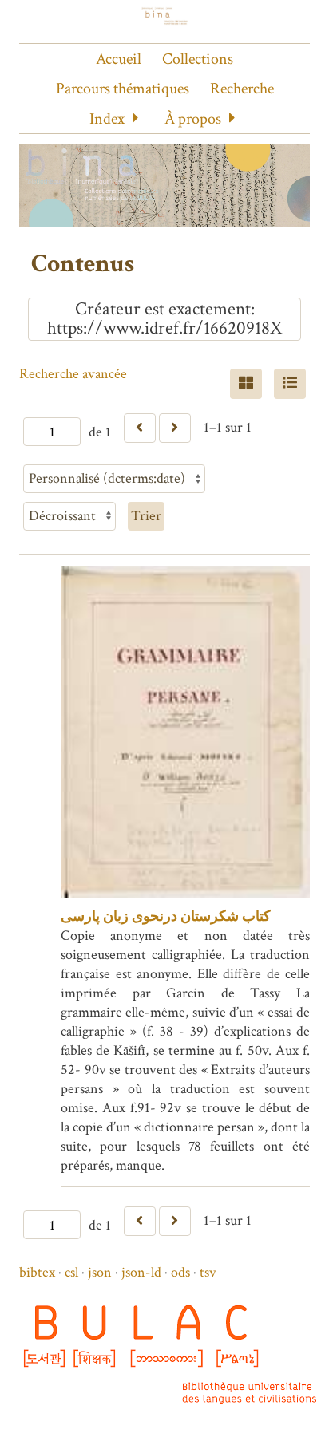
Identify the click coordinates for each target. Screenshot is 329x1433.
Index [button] (107, 119)
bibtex (37, 1272)
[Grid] (246, 384)
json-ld (141, 1272)
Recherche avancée (73, 374)
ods (180, 1272)
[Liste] (290, 384)
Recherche (242, 88)
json (100, 1272)
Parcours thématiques (122, 88)
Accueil (118, 59)
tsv (208, 1272)
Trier (146, 516)
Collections (197, 59)
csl (71, 1272)
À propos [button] (192, 119)
